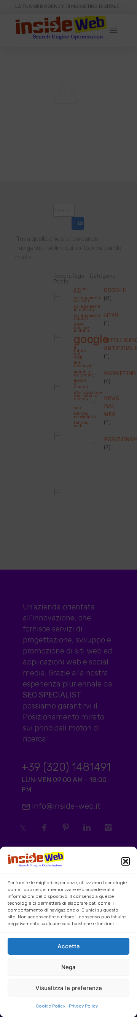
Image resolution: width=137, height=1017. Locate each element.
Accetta (68, 946)
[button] (125, 861)
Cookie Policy (50, 1006)
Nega (68, 967)
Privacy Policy (83, 1006)
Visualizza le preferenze (68, 988)
